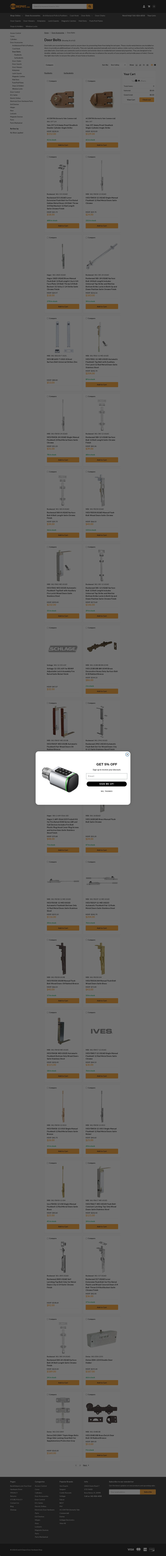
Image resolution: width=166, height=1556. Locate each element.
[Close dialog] (127, 754)
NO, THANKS (107, 791)
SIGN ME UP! (106, 784)
